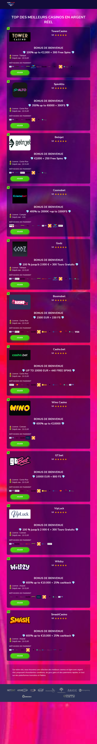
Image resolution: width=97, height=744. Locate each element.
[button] (19, 72)
